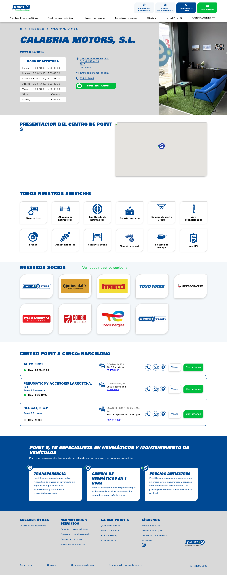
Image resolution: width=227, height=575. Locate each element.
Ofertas (151, 18)
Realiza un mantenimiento (76, 534)
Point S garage (36, 29)
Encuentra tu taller (186, 9)
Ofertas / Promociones (33, 526)
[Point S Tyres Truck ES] (152, 319)
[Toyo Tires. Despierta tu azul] (152, 286)
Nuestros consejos (126, 18)
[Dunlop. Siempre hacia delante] (190, 286)
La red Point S (174, 18)
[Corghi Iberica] (75, 319)
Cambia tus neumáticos (74, 529)
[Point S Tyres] (36, 286)
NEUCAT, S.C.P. (36, 408)
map (163, 367)
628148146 (113, 389)
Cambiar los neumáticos (144, 9)
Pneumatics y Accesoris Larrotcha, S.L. (58, 385)
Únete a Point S (110, 531)
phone (148, 367)
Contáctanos (207, 9)
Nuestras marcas (95, 18)
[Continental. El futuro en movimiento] (75, 286)
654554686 (113, 370)
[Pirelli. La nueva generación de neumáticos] (113, 286)
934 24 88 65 (87, 78)
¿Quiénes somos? (111, 526)
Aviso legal (26, 565)
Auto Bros (34, 364)
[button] (161, 146)
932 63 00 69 (114, 420)
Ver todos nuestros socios (102, 267)
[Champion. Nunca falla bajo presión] (36, 319)
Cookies (51, 565)
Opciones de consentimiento (125, 565)
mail (156, 367)
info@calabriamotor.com (94, 73)
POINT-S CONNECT (203, 18)
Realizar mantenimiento (165, 9)
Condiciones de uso (82, 565)
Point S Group (109, 535)
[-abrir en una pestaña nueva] (113, 319)
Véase (174, 367)
